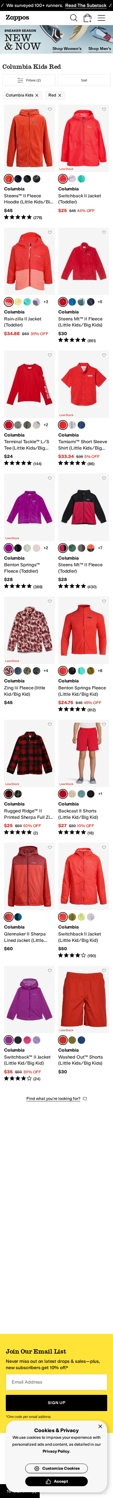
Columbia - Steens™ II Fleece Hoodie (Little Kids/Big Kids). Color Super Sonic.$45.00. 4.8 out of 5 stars (29, 163)
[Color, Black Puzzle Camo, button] (36, 670)
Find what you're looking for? (53, 1098)
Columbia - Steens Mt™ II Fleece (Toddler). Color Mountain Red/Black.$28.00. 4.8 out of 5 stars (83, 532)
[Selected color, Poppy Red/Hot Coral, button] (8, 302)
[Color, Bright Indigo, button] (72, 302)
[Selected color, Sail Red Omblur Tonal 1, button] (8, 794)
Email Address (27, 1382)
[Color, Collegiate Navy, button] (18, 178)
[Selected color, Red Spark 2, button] (8, 425)
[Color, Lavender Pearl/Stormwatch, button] (36, 302)
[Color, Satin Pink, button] (36, 548)
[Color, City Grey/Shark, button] (81, 548)
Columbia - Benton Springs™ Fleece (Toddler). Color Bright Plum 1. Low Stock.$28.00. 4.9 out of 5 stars (29, 532)
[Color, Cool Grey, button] (72, 425)
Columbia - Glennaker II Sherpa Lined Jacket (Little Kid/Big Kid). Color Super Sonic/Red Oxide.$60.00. (29, 901)
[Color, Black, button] (27, 178)
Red (52, 95)
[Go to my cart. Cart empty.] (87, 18)
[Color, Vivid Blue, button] (81, 425)
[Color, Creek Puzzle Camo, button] (27, 670)
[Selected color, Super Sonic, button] (8, 178)
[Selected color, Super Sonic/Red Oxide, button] (8, 917)
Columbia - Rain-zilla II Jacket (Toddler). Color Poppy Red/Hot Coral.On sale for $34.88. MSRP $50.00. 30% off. (29, 286)
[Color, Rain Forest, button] (72, 548)
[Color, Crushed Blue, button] (27, 548)
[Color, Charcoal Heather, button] (36, 178)
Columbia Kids (19, 95)
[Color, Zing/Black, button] (90, 548)
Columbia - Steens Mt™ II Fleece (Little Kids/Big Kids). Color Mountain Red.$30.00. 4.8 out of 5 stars (83, 286)
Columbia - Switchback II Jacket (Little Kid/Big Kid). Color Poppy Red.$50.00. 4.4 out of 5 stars (83, 901)
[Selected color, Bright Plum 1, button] (8, 548)
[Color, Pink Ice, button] (27, 1040)
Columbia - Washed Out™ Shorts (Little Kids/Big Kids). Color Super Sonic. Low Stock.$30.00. (83, 1024)
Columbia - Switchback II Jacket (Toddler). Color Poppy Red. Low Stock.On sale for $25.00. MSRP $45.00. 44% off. (83, 163)
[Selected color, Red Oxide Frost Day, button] (8, 670)
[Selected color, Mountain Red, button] (63, 302)
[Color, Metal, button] (81, 794)
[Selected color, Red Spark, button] (63, 425)
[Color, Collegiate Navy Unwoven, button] (18, 670)
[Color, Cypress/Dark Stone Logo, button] (27, 425)
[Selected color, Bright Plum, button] (8, 1040)
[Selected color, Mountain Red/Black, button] (63, 548)
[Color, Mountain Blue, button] (81, 1040)
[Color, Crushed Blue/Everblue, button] (81, 302)
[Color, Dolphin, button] (81, 178)
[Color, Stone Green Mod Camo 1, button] (18, 794)
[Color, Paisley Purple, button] (36, 1040)
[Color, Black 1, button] (18, 548)
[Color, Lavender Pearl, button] (72, 178)
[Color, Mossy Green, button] (90, 670)
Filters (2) (33, 80)
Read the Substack (85, 5)
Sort (84, 80)
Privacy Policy (56, 1451)
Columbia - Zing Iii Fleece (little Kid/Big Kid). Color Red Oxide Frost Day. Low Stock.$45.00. (29, 655)
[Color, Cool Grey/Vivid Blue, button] (36, 425)
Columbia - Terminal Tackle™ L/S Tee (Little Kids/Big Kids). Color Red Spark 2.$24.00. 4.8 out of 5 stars (29, 408)
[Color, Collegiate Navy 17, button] (90, 302)
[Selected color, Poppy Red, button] (63, 178)
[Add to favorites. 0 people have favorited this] (50, 109)
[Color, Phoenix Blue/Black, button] (18, 917)
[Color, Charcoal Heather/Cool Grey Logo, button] (18, 425)
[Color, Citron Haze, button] (18, 302)
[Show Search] (73, 18)
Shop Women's (66, 48)
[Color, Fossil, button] (72, 794)
